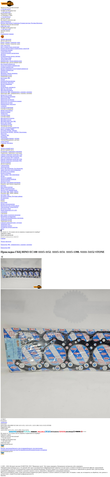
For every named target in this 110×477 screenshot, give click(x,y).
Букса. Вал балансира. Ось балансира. (12, 168)
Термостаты (4, 113)
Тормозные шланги (6, 225)
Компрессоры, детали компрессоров (11, 61)
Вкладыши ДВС (5, 78)
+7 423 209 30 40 (5, 12)
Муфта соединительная (7, 188)
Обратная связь (5, 442)
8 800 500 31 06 (5, 26)
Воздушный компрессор (8, 64)
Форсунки (4, 133)
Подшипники (5, 198)
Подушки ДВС (5, 195)
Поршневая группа (6, 75)
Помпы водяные (5, 112)
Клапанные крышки (7, 50)
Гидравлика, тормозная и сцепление (11, 151)
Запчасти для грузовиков (19, 448)
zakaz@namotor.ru (6, 21)
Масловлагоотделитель (7, 118)
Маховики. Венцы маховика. (9, 73)
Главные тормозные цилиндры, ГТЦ (11, 154)
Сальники (4, 106)
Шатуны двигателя (6, 89)
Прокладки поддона (6, 102)
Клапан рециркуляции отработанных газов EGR (15, 48)
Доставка (21, 450)
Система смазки (5, 115)
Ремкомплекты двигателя (8, 104)
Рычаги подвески (6, 173)
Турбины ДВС (5, 135)
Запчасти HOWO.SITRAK (8, 179)
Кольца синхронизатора (8, 204)
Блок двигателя (5, 45)
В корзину (4, 421)
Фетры (3, 176)
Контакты (26, 450)
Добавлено (4, 422)
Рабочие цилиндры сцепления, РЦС (11, 160)
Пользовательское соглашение (38, 450)
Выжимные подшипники (8, 216)
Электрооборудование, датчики (10, 138)
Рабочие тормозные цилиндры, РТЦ (11, 159)
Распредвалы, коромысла (8, 87)
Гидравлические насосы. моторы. (10, 56)
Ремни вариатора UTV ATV (9, 210)
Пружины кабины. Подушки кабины (11, 196)
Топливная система (6, 124)
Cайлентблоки (5, 165)
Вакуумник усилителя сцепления (10, 215)
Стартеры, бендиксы (7, 143)
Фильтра (3, 54)
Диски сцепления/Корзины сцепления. (12, 218)
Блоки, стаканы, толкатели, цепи (10, 42)
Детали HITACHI (6, 59)
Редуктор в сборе (6, 208)
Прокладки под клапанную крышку (11, 101)
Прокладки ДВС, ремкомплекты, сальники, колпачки (16, 92)
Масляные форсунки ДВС (8, 121)
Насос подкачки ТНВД (7, 129)
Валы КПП (4, 202)
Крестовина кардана (7, 187)
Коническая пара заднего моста (10, 205)
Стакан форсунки (6, 51)
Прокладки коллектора (7, 99)
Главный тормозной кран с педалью (11, 222)
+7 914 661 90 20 (5, 9)
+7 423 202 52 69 (5, 29)
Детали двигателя (6, 241)
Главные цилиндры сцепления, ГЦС (11, 156)
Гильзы (3, 79)
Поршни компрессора (7, 70)
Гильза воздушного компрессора (10, 65)
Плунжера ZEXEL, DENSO (9, 130)
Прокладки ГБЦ (5, 98)
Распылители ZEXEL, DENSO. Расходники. (14, 132)
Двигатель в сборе (6, 58)
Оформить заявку (6, 233)
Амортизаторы (5, 167)
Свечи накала (5, 141)
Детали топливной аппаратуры (10, 127)
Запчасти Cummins (6, 177)
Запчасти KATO (5, 181)
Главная (3, 238)
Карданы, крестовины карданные (10, 182)
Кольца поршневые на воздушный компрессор (14, 68)
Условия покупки (13, 450)
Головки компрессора (7, 67)
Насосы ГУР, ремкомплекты (9, 190)
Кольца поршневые (6, 84)
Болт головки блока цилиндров (10, 47)
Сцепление (4, 212)
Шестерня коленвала (7, 90)
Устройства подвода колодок (9, 227)
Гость (2, 32)
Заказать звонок (5, 18)
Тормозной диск (5, 224)
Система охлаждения (7, 107)
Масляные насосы (6, 120)
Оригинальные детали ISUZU (9, 207)
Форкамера (4, 137)
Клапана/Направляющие (8, 81)
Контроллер (4, 72)
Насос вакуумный (6, 123)
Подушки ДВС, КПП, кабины (9, 191)
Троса (2, 229)
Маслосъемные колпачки (8, 96)
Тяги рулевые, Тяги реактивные (10, 174)
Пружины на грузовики (8, 171)
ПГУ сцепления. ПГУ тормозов (10, 157)
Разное (3, 199)
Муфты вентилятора (7, 110)
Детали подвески (6, 162)
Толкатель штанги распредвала (10, 53)
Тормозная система (6, 219)
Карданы (3, 185)
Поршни (3, 85)
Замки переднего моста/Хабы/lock (11, 170)
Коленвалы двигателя (7, 82)
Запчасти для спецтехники (35, 448)
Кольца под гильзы (6, 95)
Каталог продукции (6, 448)
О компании (4, 450)
